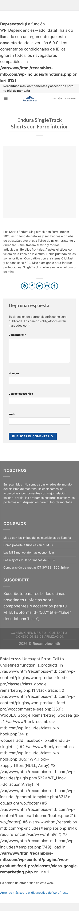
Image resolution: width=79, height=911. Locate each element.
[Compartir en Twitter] (39, 285)
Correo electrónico (21, 393)
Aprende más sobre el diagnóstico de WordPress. (34, 892)
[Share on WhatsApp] (24, 285)
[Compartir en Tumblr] (54, 285)
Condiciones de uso (28, 632)
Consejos (57, 98)
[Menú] (5, 98)
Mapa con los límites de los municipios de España (37, 537)
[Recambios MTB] (30, 98)
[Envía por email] (47, 285)
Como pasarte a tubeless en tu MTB (28, 545)
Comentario (17, 334)
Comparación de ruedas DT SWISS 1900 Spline (36, 567)
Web (12, 414)
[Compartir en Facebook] (32, 285)
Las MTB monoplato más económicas (29, 552)
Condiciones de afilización (40, 636)
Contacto (70, 98)
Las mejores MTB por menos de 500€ (29, 560)
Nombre (14, 373)
